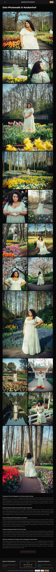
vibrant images (34, 541)
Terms (9, 567)
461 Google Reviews (28, 566)
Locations (13, 567)
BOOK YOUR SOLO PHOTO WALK (28, 551)
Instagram (5, 567)
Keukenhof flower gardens (12, 498)
